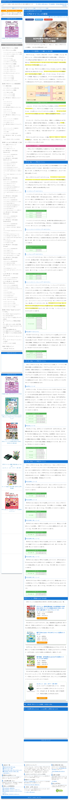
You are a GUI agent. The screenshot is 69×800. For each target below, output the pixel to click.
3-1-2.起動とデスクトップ (9, 148)
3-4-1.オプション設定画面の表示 (10, 181)
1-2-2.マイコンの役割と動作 (10, 60)
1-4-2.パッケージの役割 (9, 77)
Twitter (40, 19)
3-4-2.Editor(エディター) (10, 183)
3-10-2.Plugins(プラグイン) (10, 279)
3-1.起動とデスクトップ (9, 144)
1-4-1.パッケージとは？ (9, 75)
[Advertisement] (45, 724)
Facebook (30, 19)
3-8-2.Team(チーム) (8, 250)
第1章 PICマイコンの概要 (10, 48)
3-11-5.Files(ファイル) (9, 293)
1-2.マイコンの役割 (8, 56)
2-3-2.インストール (8, 103)
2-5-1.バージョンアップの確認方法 (11, 118)
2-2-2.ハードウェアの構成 (9, 94)
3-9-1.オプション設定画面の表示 (10, 261)
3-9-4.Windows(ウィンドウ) (10, 268)
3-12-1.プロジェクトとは (9, 301)
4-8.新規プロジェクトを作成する (12, 331)
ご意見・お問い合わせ (43, 4)
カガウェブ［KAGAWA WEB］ (30, 781)
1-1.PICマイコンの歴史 (9, 50)
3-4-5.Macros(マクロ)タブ (10, 188)
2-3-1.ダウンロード (8, 101)
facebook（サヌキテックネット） (12, 789)
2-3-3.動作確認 (7, 105)
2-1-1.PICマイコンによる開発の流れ (11, 88)
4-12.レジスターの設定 (9, 343)
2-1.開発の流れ (7, 86)
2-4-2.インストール (8, 111)
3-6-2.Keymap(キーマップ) (10, 217)
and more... (7, 773)
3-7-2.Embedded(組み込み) (10, 225)
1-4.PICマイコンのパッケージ (11, 73)
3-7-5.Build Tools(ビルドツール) (11, 234)
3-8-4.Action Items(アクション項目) (12, 253)
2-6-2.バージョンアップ (9, 129)
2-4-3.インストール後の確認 (10, 112)
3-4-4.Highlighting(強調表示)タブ (12, 187)
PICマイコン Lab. (8, 768)
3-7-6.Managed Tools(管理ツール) (11, 235)
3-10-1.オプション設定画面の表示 (11, 277)
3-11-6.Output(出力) (9, 295)
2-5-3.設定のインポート (9, 122)
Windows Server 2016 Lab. (11, 771)
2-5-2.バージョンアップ (9, 120)
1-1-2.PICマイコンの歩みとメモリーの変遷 (13, 54)
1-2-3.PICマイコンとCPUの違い (10, 61)
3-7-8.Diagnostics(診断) (10, 240)
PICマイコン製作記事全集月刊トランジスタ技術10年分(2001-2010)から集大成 (12, 441)
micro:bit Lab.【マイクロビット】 (13, 770)
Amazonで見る (42, 618)
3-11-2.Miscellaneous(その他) (11, 287)
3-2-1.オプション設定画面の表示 (10, 154)
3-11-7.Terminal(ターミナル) (10, 297)
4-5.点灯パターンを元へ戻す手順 (12, 324)
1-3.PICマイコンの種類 (9, 63)
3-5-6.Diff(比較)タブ (9, 208)
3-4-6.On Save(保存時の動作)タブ (11, 190)
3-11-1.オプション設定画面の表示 (11, 285)
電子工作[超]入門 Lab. (9, 767)
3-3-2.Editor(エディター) (10, 163)
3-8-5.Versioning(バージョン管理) (12, 255)
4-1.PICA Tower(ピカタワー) (12, 314)
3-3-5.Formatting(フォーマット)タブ (12, 169)
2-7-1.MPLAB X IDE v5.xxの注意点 (12, 139)
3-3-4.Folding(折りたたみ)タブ (11, 167)
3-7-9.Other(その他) (8, 242)
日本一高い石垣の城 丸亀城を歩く (33, 784)
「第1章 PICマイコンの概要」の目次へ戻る (39, 704)
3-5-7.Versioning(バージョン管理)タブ (12, 210)
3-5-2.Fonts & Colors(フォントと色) (12, 201)
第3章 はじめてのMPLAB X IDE (12, 142)
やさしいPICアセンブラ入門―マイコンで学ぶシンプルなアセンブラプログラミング (12, 416)
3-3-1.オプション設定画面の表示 (10, 162)
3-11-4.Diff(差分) (8, 292)
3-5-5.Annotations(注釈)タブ (11, 206)
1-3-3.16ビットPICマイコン (10, 69)
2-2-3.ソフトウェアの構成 (9, 95)
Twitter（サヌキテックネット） (12, 794)
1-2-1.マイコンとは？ (8, 58)
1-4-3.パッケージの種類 (9, 78)
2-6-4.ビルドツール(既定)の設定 (11, 133)
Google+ (49, 19)
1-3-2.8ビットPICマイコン (9, 67)
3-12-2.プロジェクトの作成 (9, 303)
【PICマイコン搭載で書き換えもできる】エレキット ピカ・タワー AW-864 (12, 466)
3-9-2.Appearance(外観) (9, 263)
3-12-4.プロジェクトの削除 (9, 306)
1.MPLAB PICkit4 (8, 348)
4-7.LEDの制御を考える (9, 329)
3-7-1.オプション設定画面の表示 (10, 223)
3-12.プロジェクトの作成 (10, 299)
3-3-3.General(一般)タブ (9, 165)
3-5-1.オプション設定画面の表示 (10, 199)
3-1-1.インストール (8, 146)
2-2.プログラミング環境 (9, 90)
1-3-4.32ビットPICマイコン (10, 71)
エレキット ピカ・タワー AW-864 (47, 683)
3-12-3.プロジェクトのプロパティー (11, 305)
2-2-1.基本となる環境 (8, 92)
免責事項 (53, 4)
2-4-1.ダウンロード (8, 109)
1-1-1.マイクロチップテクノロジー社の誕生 (13, 52)
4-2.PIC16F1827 (8, 315)
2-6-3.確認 (6, 131)
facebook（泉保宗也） (9, 788)
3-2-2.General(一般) (9, 156)
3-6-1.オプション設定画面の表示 (10, 216)
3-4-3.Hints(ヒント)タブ (9, 185)
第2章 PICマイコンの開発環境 (11, 83)
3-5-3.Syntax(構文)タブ (9, 203)
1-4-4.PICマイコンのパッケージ (10, 80)
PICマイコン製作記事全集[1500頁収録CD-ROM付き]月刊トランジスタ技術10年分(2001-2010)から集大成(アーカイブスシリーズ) (51, 608)
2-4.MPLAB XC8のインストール (12, 107)
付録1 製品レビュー (8, 346)
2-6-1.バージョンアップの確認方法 (11, 128)
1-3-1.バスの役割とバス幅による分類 (11, 66)
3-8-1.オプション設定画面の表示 (10, 248)
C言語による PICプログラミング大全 (12, 38)
